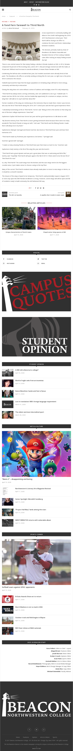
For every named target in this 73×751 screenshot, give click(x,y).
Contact (31, 2)
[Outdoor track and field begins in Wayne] (7, 620)
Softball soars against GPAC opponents (18, 587)
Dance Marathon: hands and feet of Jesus (30, 391)
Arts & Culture (45, 737)
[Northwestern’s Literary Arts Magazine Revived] (7, 491)
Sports (55, 737)
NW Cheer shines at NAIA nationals (28, 628)
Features (12, 21)
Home (3, 16)
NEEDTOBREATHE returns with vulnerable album (33, 520)
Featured (12, 16)
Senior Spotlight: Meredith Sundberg (29, 499)
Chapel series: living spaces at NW (54, 232)
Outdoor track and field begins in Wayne (30, 618)
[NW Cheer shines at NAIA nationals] (7, 631)
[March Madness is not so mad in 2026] (7, 610)
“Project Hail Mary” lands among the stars (30, 510)
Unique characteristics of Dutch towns (18, 232)
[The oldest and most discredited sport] (7, 415)
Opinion (34, 737)
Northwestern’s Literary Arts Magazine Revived (33, 489)
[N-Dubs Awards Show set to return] (7, 599)
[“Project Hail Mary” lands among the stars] (7, 512)
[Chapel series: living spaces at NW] (54, 218)
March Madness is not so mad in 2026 (28, 607)
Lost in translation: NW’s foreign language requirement (35, 402)
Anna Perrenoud (14, 28)
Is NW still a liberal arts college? (27, 370)
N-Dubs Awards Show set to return (28, 596)
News (18, 737)
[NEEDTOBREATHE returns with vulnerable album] (7, 523)
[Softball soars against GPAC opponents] (36, 562)
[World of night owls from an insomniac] (7, 383)
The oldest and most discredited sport (29, 412)
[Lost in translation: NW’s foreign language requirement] (7, 404)
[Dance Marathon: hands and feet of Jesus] (7, 394)
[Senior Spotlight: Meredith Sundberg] (7, 502)
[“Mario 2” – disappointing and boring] (36, 454)
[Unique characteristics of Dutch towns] (19, 218)
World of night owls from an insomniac (29, 380)
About (26, 2)
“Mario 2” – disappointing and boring (17, 479)
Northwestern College (42, 2)
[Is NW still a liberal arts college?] (7, 373)
